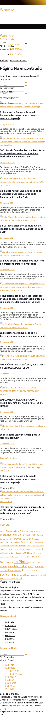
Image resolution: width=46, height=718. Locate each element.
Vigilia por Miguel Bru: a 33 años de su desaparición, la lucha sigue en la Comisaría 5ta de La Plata (20, 194)
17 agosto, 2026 (7, 203)
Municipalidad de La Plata (13, 566)
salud (22, 574)
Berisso (29, 535)
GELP (31, 553)
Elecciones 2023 (6, 549)
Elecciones (40, 545)
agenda (2, 531)
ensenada (18, 549)
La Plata (21, 561)
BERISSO (14, 49)
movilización (35, 562)
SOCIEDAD (10, 635)
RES (18, 575)
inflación (30, 556)
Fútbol (25, 553)
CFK (34, 535)
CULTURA (10, 638)
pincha (2, 571)
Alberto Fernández (30, 531)
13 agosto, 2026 (7, 443)
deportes (39, 542)
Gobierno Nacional (20, 557)
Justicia (10, 562)
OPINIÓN (9, 642)
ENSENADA (16, 54)
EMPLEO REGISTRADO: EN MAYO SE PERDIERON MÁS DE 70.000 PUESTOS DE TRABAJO (21, 402)
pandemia (39, 566)
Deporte (32, 542)
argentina (5, 535)
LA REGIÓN (10, 625)
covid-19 (27, 538)
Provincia (17, 570)
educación (31, 545)
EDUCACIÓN (6, 501)
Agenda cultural (12, 531)
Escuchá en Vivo (7, 39)
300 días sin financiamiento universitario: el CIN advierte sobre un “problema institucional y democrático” (22, 153)
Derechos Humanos (8, 545)
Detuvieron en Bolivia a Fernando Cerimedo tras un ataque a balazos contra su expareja (19, 115)
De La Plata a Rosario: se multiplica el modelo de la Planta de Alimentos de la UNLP (21, 228)
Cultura (24, 542)
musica (30, 566)
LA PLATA (10, 33)
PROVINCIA (11, 628)
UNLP (19, 578)
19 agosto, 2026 (7, 124)
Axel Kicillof (18, 535)
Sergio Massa (30, 575)
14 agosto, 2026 (7, 269)
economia (21, 545)
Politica (9, 570)
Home (3, 60)
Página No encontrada (16, 60)
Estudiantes (26, 549)
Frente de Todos (14, 552)
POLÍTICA (4, 470)
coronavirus (16, 538)
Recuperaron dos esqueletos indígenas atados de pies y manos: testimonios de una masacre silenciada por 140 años (22, 299)
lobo (29, 562)
